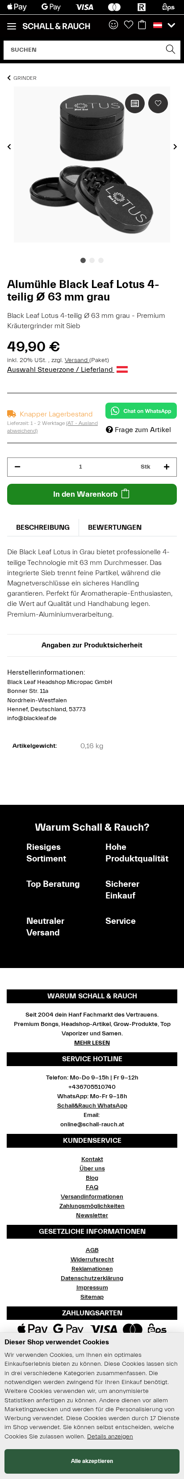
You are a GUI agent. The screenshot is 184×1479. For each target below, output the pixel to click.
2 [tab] (92, 260)
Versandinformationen (92, 1196)
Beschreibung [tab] (43, 527)
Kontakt (92, 1159)
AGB (92, 1250)
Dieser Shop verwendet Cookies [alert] (56, 1342)
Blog (92, 1178)
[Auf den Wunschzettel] (158, 103)
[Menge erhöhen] (166, 467)
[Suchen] (170, 50)
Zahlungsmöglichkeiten (92, 1206)
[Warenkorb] (142, 25)
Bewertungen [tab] (115, 527)
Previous (9, 147)
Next (175, 147)
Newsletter (92, 1215)
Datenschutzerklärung (92, 1278)
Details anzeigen (110, 1436)
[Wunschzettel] (128, 25)
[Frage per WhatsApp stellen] (141, 411)
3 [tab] (101, 260)
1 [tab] (83, 260)
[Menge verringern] (17, 467)
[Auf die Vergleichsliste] (135, 103)
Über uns (92, 1168)
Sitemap (92, 1297)
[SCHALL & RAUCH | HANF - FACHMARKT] (56, 26)
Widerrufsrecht (92, 1259)
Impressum (92, 1287)
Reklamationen (92, 1269)
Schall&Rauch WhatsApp (92, 1105)
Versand (77, 360)
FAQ (92, 1187)
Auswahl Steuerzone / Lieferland (60, 370)
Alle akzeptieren (92, 1461)
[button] (113, 25)
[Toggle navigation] (11, 22)
